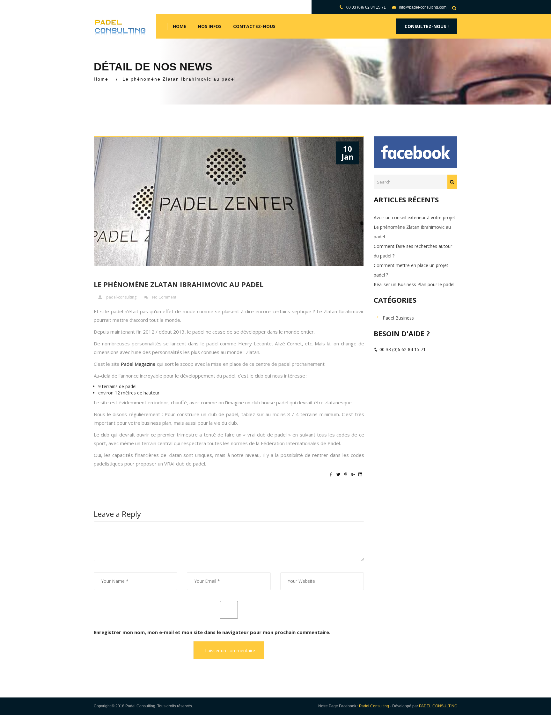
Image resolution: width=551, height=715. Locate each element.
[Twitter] (338, 474)
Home (179, 26)
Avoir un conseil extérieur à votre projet (414, 217)
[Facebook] (331, 474)
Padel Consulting (374, 706)
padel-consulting (121, 297)
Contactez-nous (254, 26)
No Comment (164, 297)
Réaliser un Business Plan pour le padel (414, 284)
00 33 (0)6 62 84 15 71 (366, 7)
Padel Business (398, 318)
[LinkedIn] (360, 474)
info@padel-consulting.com (422, 7)
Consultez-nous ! (427, 26)
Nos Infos (210, 26)
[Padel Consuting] (120, 26)
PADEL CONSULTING (438, 706)
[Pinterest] (345, 474)
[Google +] (353, 474)
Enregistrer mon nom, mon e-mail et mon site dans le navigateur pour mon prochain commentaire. (212, 632)
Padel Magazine (138, 364)
